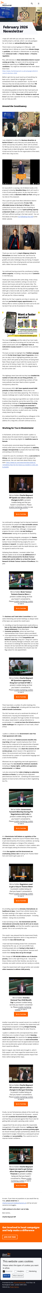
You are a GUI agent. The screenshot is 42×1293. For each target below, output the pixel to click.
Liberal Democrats (19, 1282)
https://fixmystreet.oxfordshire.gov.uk (21, 324)
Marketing (33, 1271)
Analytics (20, 1271)
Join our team (10, 1237)
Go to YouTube (21, 514)
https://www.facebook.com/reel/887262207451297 (21, 172)
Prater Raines (14, 1287)
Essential (9, 1271)
